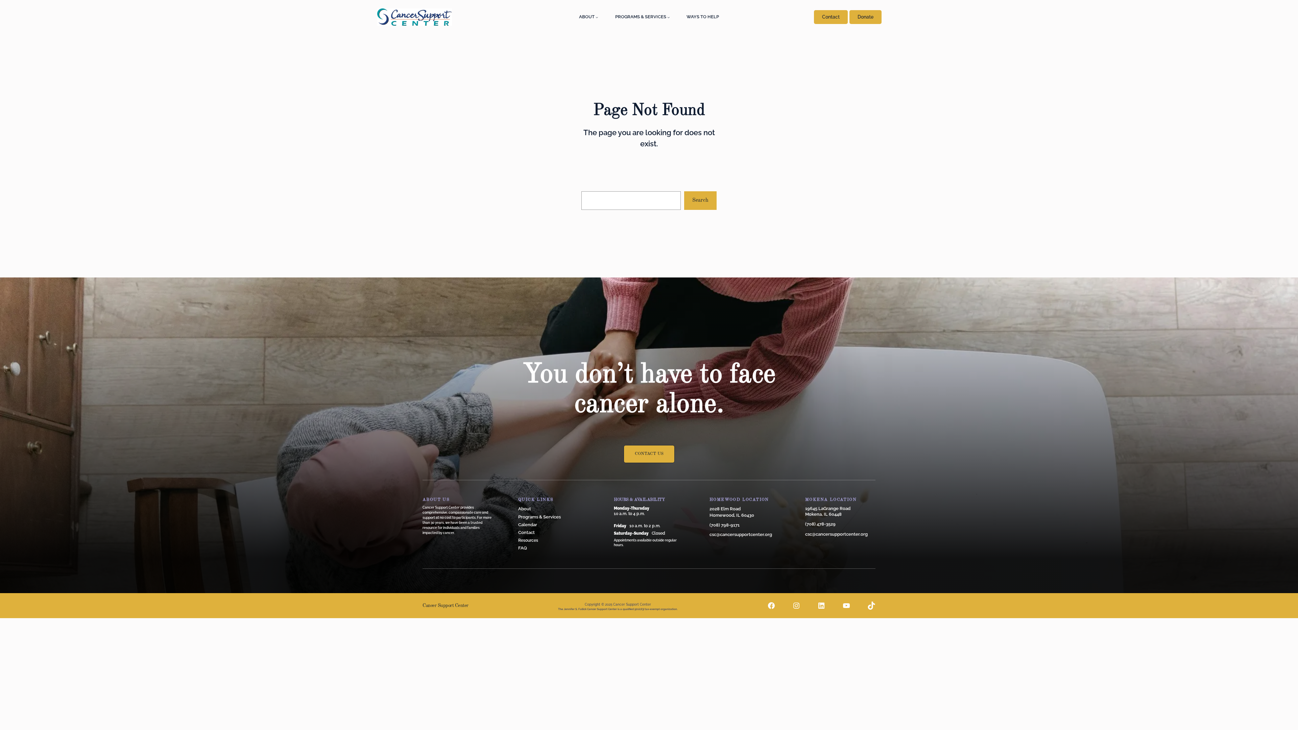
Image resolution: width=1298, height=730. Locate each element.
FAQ (522, 548)
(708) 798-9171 (725, 525)
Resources (528, 540)
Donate (865, 17)
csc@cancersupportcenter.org (741, 534)
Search (700, 200)
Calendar (527, 524)
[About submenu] (597, 17)
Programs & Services (539, 516)
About (524, 508)
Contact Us (649, 454)
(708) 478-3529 (820, 524)
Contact (831, 17)
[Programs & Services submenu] (668, 17)
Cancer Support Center (445, 605)
